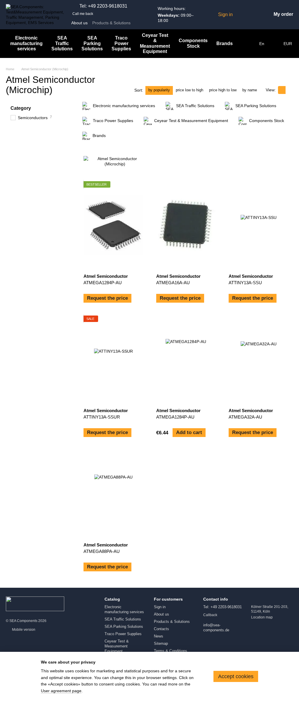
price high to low (223, 90)
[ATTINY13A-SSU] (258, 225)
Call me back (82, 14)
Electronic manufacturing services (26, 43)
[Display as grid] (282, 90)
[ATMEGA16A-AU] (186, 225)
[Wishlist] (241, 15)
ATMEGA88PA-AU (102, 551)
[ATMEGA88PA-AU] (113, 494)
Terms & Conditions (170, 651)
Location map (262, 617)
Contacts (161, 629)
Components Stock (193, 43)
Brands (224, 43)
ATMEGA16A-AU (173, 282)
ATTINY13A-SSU (245, 282)
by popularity (159, 90)
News (158, 636)
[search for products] (247, 43)
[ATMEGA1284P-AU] (113, 225)
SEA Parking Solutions (92, 43)
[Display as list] (289, 90)
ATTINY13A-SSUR (102, 416)
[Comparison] (253, 15)
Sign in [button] (160, 607)
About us (79, 22)
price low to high (189, 90)
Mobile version (23, 630)
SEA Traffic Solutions (62, 43)
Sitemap (161, 643)
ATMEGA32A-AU (245, 416)
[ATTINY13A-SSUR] (113, 359)
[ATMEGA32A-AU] (258, 359)
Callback (210, 615)
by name (249, 90)
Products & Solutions (111, 22)
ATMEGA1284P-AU (103, 282)
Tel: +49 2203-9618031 (103, 6)
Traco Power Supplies (121, 43)
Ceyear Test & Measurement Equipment (155, 43)
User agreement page (61, 690)
